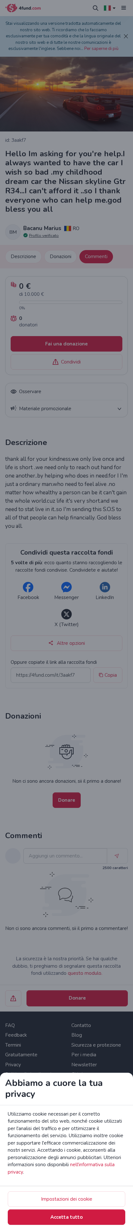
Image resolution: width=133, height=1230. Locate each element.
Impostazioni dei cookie (66, 1199)
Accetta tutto (66, 1217)
